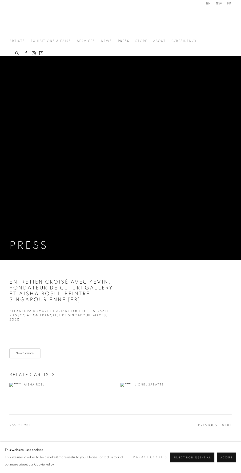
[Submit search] (17, 52)
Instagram (33, 53)
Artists (17, 41)
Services (86, 41)
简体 (219, 3)
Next (227, 425)
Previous (207, 425)
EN (208, 3)
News (106, 41)
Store (141, 41)
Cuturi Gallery (28, 20)
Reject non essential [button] (192, 457)
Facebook (26, 53)
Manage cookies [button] (150, 457)
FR (229, 3)
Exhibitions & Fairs (51, 41)
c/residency (184, 41)
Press (123, 41)
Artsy (41, 53)
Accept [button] (226, 457)
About (159, 41)
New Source (25, 353)
